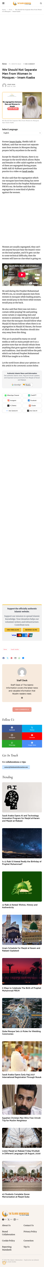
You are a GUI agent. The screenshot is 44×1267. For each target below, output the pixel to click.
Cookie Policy (8, 1240)
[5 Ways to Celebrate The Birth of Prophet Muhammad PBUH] (22, 971)
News (10, 9)
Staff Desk (11, 84)
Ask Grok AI (33, 411)
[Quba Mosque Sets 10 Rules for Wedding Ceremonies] (22, 1013)
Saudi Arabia (15, 649)
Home (4, 9)
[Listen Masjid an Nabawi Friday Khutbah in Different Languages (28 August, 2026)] (22, 1137)
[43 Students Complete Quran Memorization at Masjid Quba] (22, 1176)
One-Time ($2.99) (13, 630)
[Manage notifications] (4, 1263)
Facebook (33, 400)
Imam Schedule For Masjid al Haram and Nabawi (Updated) (21, 949)
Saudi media (28, 171)
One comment (30, 64)
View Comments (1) (22, 709)
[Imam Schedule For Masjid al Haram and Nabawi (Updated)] (22, 930)
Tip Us (27, 1247)
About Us (6, 1225)
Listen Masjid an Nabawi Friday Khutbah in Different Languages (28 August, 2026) (21, 1152)
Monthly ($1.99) (31, 630)
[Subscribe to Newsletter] (28, 384)
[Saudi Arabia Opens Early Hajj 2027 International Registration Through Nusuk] (22, 1056)
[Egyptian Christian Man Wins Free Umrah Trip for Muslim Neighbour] (22, 1099)
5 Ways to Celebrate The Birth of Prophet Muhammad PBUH (21, 989)
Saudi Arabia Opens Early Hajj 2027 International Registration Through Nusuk (21, 1075)
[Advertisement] (22, 40)
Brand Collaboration (8, 1233)
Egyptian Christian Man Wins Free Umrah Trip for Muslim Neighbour (21, 1119)
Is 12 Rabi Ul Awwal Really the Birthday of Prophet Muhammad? (21, 862)
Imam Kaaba (15, 141)
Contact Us (29, 1225)
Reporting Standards (7, 1248)
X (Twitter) (13, 405)
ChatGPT (33, 395)
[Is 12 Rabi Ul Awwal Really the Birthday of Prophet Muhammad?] (22, 843)
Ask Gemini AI (13, 411)
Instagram (13, 400)
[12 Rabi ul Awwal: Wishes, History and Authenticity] (22, 886)
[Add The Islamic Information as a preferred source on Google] (16, 384)
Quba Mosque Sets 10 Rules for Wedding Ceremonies (21, 1032)
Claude (33, 405)
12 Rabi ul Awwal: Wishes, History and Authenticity (19, 906)
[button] (3, 3)
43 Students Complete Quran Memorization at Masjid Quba (16, 1195)
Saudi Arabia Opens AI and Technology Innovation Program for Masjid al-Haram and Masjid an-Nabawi (21, 818)
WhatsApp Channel (13, 395)
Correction (29, 1240)
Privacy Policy (30, 1231)
